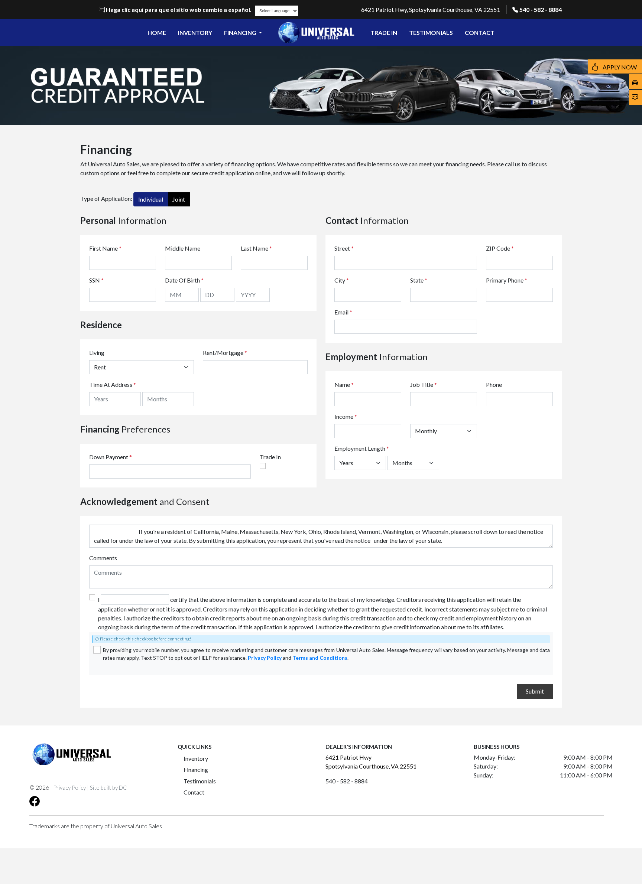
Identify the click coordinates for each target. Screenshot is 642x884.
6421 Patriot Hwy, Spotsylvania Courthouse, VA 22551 (430, 9)
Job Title (423, 384)
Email (343, 312)
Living (96, 352)
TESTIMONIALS (431, 32)
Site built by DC (108, 787)
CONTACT (480, 32)
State (418, 280)
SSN (96, 280)
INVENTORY (195, 32)
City (341, 280)
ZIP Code (500, 248)
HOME (156, 32)
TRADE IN (383, 32)
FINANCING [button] (240, 32)
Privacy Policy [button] (69, 787)
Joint (178, 199)
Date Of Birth (184, 280)
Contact (194, 792)
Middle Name (182, 248)
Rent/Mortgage (223, 352)
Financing (196, 769)
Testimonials (200, 780)
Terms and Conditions (319, 658)
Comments (103, 557)
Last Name (256, 248)
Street (344, 248)
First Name (105, 248)
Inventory (196, 758)
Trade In (270, 456)
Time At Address (110, 384)
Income (343, 416)
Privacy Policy (265, 658)
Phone (494, 384)
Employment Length (361, 448)
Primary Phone (506, 280)
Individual (150, 199)
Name (344, 384)
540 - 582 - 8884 (540, 9)
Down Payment (108, 456)
